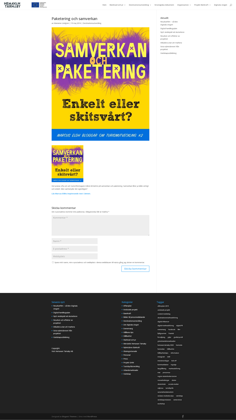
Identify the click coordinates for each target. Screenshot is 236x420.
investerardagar (163, 361)
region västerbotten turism (167, 376)
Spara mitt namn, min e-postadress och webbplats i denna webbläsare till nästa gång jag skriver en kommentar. (100, 262)
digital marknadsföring (166, 326)
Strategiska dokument (164, 5)
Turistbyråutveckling (131, 366)
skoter (174, 380)
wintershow (177, 400)
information (175, 353)
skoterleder (162, 384)
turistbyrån (169, 388)
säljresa (160, 388)
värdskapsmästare (164, 400)
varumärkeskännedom (165, 392)
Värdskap (127, 374)
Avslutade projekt (130, 309)
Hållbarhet (127, 336)
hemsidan (161, 349)
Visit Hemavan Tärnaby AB (62, 351)
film (179, 329)
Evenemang (128, 328)
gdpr (169, 337)
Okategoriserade (130, 351)
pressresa (166, 372)
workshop (161, 404)
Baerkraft (127, 313)
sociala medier (173, 384)
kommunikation (163, 365)
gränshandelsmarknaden (166, 341)
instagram (161, 357)
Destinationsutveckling (139, 5)
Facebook (171, 329)
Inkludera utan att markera (171, 43)
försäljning (161, 337)
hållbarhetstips (163, 353)
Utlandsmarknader (130, 370)
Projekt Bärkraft (201, 5)
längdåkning (162, 369)
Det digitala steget (131, 325)
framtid (171, 333)
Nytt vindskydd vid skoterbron (172, 32)
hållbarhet (170, 349)
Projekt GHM (128, 362)
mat (159, 372)
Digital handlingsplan (168, 28)
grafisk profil (178, 337)
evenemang (162, 329)
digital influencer (163, 322)
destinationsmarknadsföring (168, 318)
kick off (173, 361)
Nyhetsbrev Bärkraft (131, 347)
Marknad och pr (116, 5)
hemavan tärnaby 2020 (166, 345)
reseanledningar (163, 380)
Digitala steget (220, 5)
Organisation (183, 5)
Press (125, 359)
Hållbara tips (128, 332)
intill (168, 357)
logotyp (173, 365)
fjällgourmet (162, 333)
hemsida (179, 345)
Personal (126, 355)
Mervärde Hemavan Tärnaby (134, 343)
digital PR (179, 326)
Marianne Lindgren (61, 23)
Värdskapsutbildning (168, 53)
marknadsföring (174, 369)
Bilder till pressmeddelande (134, 317)
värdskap (179, 396)
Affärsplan (127, 306)
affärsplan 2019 (163, 306)
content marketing (164, 314)
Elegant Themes (69, 416)
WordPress (92, 416)
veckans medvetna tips (166, 396)
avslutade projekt (164, 310)
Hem (104, 5)
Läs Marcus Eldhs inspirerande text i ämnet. (71, 193)
